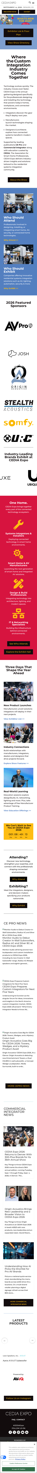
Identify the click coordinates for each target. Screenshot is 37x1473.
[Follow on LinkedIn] (26, 1432)
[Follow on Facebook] (10, 1432)
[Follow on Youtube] (22, 1432)
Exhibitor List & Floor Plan (18, 33)
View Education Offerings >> (17, 810)
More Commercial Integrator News (18, 1303)
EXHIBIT (27, 12)
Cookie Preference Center (18, 1463)
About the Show (18, 180)
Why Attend (18, 879)
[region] (18, 478)
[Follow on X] (14, 1432)
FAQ (13, 1420)
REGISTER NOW (10, 12)
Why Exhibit (18, 905)
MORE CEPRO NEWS (18, 1086)
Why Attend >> (11, 240)
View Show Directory (18, 43)
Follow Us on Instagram (18, 1398)
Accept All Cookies (18, 1469)
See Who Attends (18, 643)
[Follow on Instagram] (18, 1432)
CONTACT (20, 1420)
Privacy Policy (20, 1459)
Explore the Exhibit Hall (18, 652)
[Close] (34, 1444)
